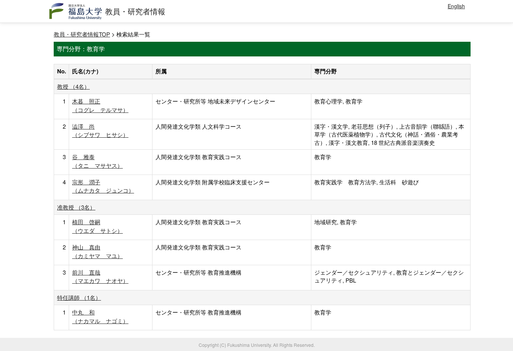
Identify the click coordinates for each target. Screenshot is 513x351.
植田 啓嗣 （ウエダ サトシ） (97, 226)
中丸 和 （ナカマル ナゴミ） (100, 316)
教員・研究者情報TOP (82, 34)
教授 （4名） (73, 86)
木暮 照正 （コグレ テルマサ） (100, 105)
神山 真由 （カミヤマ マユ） (97, 251)
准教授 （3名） (76, 207)
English (456, 6)
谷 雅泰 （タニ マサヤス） (97, 161)
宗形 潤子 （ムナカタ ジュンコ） (103, 186)
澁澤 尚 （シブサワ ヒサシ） (100, 130)
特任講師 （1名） (79, 297)
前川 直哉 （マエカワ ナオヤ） (100, 276)
